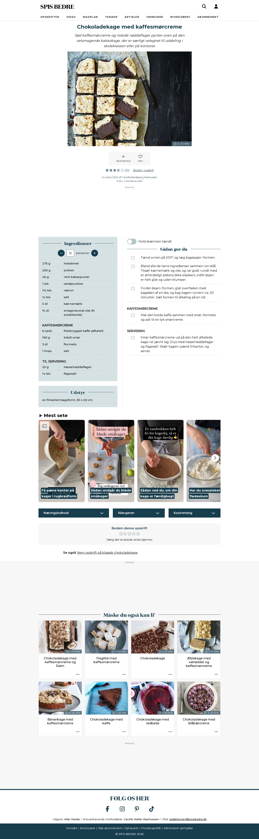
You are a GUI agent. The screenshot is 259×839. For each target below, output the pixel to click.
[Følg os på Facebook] (107, 809)
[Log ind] (216, 6)
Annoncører (87, 828)
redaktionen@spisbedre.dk (188, 819)
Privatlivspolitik (151, 828)
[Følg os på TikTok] (151, 809)
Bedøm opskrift (143, 170)
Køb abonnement (110, 828)
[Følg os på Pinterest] (136, 809)
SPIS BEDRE (57, 6)
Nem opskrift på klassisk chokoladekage (107, 552)
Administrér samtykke (178, 828)
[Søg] (204, 6)
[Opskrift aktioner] (78, 674)
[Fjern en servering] (61, 253)
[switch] (132, 241)
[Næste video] (215, 458)
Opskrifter (49, 16)
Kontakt (71, 828)
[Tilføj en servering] (94, 253)
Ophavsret (131, 828)
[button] (61, 461)
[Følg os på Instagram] (122, 809)
